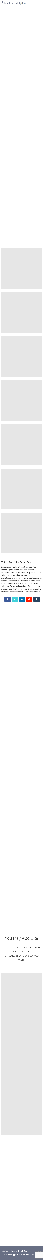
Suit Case (21, 1134)
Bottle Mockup (21, 1053)
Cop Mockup (21, 1013)
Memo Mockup (21, 1094)
